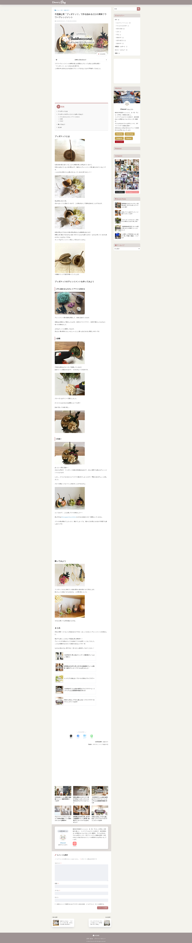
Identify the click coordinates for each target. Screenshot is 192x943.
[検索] (138, 9)
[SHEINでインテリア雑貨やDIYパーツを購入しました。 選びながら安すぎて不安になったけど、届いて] (118, 168)
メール (57, 890)
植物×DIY (119, 37)
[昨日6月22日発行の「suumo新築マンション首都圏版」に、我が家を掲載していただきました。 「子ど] (130, 180)
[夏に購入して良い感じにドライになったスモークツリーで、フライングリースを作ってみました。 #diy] (124, 174)
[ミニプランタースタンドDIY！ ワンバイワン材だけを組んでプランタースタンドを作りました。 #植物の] (130, 174)
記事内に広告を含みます (80, 59)
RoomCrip (119, 134)
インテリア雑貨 (101, 744)
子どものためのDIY (122, 25)
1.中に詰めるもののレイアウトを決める (70, 116)
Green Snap (129, 134)
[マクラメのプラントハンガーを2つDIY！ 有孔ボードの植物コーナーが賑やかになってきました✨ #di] (136, 162)
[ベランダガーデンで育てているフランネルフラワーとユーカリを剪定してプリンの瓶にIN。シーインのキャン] (118, 162)
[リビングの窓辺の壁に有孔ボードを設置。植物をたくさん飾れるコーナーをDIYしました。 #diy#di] (124, 168)
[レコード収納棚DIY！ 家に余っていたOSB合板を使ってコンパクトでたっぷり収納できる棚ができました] (130, 168)
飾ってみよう (61, 124)
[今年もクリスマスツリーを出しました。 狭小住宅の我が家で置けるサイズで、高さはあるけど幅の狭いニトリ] (118, 174)
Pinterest (128, 138)
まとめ (60, 127)
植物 (117, 53)
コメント (58, 863)
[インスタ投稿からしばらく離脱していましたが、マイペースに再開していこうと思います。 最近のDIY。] (136, 168)
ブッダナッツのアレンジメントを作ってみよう (70, 114)
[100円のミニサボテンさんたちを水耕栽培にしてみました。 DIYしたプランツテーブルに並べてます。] (136, 174)
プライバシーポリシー (100, 938)
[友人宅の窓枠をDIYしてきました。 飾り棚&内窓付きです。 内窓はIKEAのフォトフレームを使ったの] (118, 180)
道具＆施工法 (121, 40)
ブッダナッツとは (63, 111)
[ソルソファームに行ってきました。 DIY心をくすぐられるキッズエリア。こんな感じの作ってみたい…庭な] (124, 180)
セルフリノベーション (123, 22)
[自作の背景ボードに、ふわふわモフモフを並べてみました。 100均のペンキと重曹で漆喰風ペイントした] (124, 162)
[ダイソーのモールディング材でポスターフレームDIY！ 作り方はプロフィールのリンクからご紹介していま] (130, 162)
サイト (57, 897)
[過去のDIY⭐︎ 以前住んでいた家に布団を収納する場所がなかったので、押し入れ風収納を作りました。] (124, 187)
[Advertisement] (81, 86)
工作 (118, 31)
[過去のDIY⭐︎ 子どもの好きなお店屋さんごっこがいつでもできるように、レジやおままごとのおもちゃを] (136, 187)
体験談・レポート (121, 46)
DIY (95, 744)
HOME (96, 935)
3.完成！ (62, 121)
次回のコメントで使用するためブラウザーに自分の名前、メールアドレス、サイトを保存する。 (81, 904)
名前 (57, 883)
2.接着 (61, 119)
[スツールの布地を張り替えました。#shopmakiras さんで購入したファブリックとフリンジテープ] (118, 187)
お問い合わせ (89, 938)
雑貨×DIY (105, 741)
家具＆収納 (120, 28)
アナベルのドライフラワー (68, 517)
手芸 (118, 34)
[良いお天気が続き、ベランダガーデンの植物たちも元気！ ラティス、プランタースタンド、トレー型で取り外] (136, 180)
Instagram (74, 846)
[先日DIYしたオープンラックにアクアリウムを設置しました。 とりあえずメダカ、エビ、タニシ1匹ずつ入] (130, 187)
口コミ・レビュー (121, 50)
